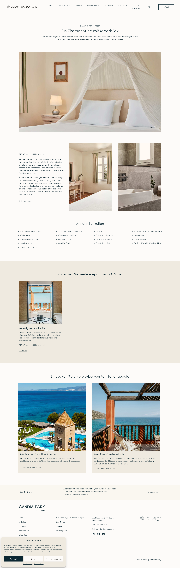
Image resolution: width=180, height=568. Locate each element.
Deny (33, 559)
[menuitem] (150, 7)
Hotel (51, 5)
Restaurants (93, 5)
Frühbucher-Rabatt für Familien (38, 454)
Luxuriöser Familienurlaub (109, 454)
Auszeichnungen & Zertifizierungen (70, 518)
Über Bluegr (60, 522)
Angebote (123, 5)
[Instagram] (93, 534)
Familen (78, 5)
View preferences (54, 559)
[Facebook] (98, 534)
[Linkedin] (103, 534)
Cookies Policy (28, 564)
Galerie (136, 5)
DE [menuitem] (149, 7)
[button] (24, 125)
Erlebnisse (108, 5)
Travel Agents (61, 530)
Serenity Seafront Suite (32, 328)
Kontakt (136, 8)
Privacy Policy (39, 564)
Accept (13, 559)
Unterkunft (64, 5)
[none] (150, 7)
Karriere (59, 526)
